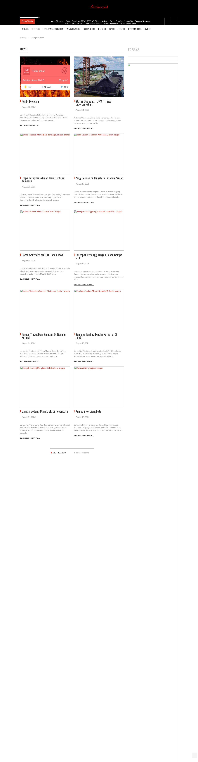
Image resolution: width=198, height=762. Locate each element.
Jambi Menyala (56, 21)
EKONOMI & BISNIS (134, 28)
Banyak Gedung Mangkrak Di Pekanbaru (45, 411)
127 (59, 452)
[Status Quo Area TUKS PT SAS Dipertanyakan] (99, 76)
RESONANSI (102, 28)
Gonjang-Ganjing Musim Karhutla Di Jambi (96, 336)
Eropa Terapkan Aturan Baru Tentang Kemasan (129, 21)
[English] (21, 15)
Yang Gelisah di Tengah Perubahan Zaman (83, 24)
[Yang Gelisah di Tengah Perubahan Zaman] (99, 153)
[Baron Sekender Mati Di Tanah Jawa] (45, 230)
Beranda (23, 38)
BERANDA (25, 28)
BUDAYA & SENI (89, 28)
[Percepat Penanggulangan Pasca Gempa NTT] (99, 230)
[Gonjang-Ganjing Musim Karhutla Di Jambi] (99, 310)
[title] (167, 21)
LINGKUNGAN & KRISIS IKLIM (53, 28)
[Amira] (99, 7)
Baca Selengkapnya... (30, 125)
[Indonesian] (24, 15)
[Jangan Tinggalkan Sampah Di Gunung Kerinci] (45, 310)
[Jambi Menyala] (45, 76)
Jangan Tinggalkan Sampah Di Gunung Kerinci (44, 336)
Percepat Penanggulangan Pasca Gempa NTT (98, 256)
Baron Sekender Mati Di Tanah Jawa (120, 24)
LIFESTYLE (121, 28)
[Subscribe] (175, 29)
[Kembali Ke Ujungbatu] (99, 387)
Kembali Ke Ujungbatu (88, 411)
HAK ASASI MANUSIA (73, 28)
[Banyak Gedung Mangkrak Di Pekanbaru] (45, 387)
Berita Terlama (82, 452)
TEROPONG (36, 28)
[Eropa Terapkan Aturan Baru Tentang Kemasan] (45, 153)
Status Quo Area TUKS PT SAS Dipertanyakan (86, 21)
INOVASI (111, 28)
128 (64, 452)
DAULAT (147, 28)
